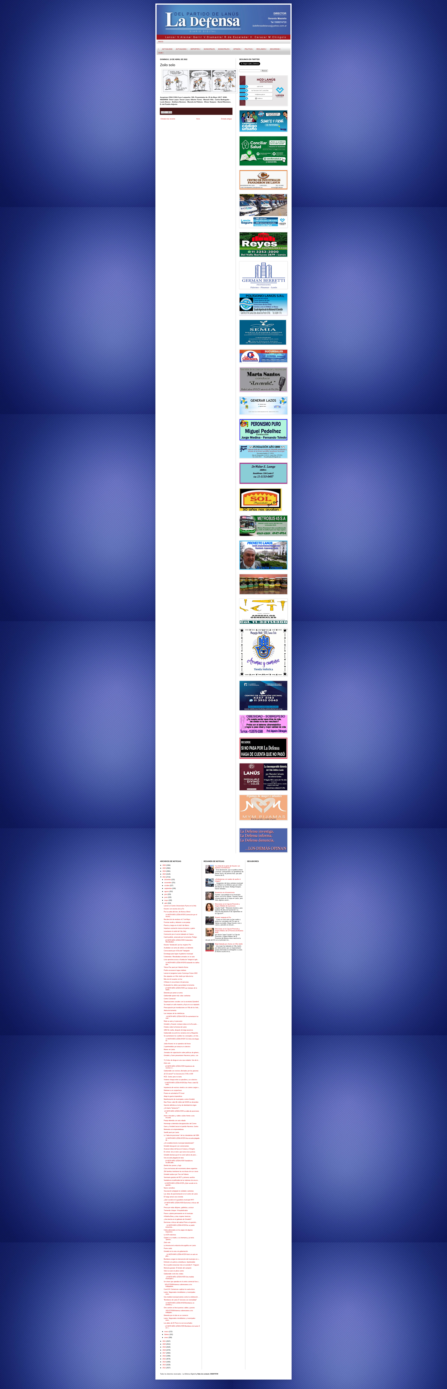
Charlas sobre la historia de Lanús (175, 1027)
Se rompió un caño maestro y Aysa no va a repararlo (181, 1004)
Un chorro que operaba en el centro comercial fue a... (182, 1281)
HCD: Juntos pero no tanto (173, 1077)
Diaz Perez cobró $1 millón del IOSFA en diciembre (181, 1102)
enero (166, 1337)
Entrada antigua (226, 119)
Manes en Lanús (169, 1049)
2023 (164, 874)
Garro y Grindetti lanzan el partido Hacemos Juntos (181, 1126)
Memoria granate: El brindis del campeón (177, 1268)
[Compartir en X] (166, 112)
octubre (167, 885)
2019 (164, 1347)
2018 (164, 1350)
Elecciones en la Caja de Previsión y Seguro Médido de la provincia (227, 905)
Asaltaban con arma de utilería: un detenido (178, 948)
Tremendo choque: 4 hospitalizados (176, 1210)
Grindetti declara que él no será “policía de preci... (180, 1155)
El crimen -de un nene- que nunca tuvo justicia (179, 1152)
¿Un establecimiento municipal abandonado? (179, 1143)
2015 (164, 1359)
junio (166, 897)
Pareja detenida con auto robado (175, 1120)
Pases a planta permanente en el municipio (178, 1213)
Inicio (198, 119)
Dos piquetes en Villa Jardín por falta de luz (178, 976)
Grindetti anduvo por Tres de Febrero (176, 1174)
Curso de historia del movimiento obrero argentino (180, 1168)
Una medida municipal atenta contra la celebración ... (182, 1297)
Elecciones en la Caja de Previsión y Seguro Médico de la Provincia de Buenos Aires (229, 930)
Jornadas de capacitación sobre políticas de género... (182, 1052)
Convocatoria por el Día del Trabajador (177, 951)
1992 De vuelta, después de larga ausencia (178, 1030)
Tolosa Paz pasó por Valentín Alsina (176, 967)
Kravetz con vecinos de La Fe (174, 909)
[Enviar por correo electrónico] (162, 112)
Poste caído (168, 1248)
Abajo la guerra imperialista (173, 1096)
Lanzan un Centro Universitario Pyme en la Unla (180, 906)
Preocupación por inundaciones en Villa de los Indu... (182, 1007)
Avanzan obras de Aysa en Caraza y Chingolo (179, 1149)
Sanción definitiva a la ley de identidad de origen (180, 1105)
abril (166, 903)
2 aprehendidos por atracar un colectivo (177, 1046)
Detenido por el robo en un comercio (176, 1315)
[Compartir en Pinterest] (171, 112)
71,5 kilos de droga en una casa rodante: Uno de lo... (182, 1060)
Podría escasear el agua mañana (175, 970)
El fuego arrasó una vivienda (173, 1197)
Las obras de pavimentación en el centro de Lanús (181, 1194)
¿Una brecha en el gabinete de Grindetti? (177, 1219)
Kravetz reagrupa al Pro (223, 917)
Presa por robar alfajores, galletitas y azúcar (179, 1207)
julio (166, 894)
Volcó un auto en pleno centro (174, 1271)
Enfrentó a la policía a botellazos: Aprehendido (179, 1262)
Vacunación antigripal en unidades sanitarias (179, 1191)
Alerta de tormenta (170, 1010)
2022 (164, 877)
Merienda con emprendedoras (174, 1129)
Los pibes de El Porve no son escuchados (178, 1323)
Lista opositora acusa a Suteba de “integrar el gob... (181, 959)
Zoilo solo (167, 1063)
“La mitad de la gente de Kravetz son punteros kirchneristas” (227, 867)
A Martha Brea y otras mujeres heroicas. (177, 1216)
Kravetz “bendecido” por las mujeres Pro (177, 945)
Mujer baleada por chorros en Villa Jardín (229, 944)
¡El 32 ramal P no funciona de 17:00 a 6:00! (178, 1074)
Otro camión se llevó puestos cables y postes (179, 1308)
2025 (164, 868)
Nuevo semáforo (169, 1188)
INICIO (160, 42)
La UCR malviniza (170, 1235)
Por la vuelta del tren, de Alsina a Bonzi (177, 912)
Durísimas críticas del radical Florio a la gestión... (180, 1222)
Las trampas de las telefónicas (174, 1013)
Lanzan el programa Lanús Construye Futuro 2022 (180, 973)
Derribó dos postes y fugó (172, 1165)
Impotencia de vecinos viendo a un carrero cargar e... (182, 1087)
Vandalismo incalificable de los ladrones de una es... (181, 1180)
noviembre (168, 882)
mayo (166, 900)
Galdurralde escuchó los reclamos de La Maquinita (181, 1033)
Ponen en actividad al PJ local (174, 1093)
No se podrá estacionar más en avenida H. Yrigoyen (181, 1265)
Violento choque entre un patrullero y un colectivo (180, 1080)
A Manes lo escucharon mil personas (176, 982)
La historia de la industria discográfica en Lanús (180, 1245)
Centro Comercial (169, 999)
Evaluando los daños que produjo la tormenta (179, 985)
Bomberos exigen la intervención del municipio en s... (182, 1259)
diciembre (167, 879)
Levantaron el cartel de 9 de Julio (175, 931)
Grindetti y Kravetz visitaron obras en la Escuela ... (181, 1024)
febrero (166, 1334)
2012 (164, 1368)
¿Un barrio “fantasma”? (171, 1108)
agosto (166, 891)
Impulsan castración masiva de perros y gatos (179, 928)
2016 (164, 1356)
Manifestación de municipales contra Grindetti (179, 1099)
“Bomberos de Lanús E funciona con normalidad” (180, 1300)
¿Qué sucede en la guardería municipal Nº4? (179, 1200)
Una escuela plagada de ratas (174, 1158)
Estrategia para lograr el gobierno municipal (178, 954)
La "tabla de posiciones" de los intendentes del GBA (181, 1135)
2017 (164, 1353)
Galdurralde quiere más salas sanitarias (177, 996)
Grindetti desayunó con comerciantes (176, 1146)
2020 (164, 1344)
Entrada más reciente (168, 119)
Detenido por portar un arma (173, 993)
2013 (164, 1365)
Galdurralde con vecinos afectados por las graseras (181, 1071)
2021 (164, 1341)
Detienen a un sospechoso (173, 1090)
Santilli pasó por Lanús (171, 1132)
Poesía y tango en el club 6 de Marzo (176, 925)
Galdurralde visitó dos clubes (173, 1274)
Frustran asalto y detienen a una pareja (177, 922)
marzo (166, 1331)
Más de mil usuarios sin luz (173, 979)
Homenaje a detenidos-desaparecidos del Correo (180, 1123)
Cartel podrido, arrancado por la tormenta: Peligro (180, 937)
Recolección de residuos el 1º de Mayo (177, 919)
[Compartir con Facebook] (169, 112)
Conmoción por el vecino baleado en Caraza (178, 934)
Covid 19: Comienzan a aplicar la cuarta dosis (179, 1289)
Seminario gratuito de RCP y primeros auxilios (179, 1177)
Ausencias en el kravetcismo (225, 892)
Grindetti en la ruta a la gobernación (176, 1251)
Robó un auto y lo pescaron (173, 1021)
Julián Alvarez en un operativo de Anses (177, 1044)
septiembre (168, 888)
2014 (164, 1362)
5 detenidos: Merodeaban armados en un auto (179, 957)
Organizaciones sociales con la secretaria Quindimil (181, 1001)
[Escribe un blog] (164, 112)
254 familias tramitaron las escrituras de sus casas (181, 1171)
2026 (164, 865)
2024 (164, 871)
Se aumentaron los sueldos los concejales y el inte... (182, 1036)
